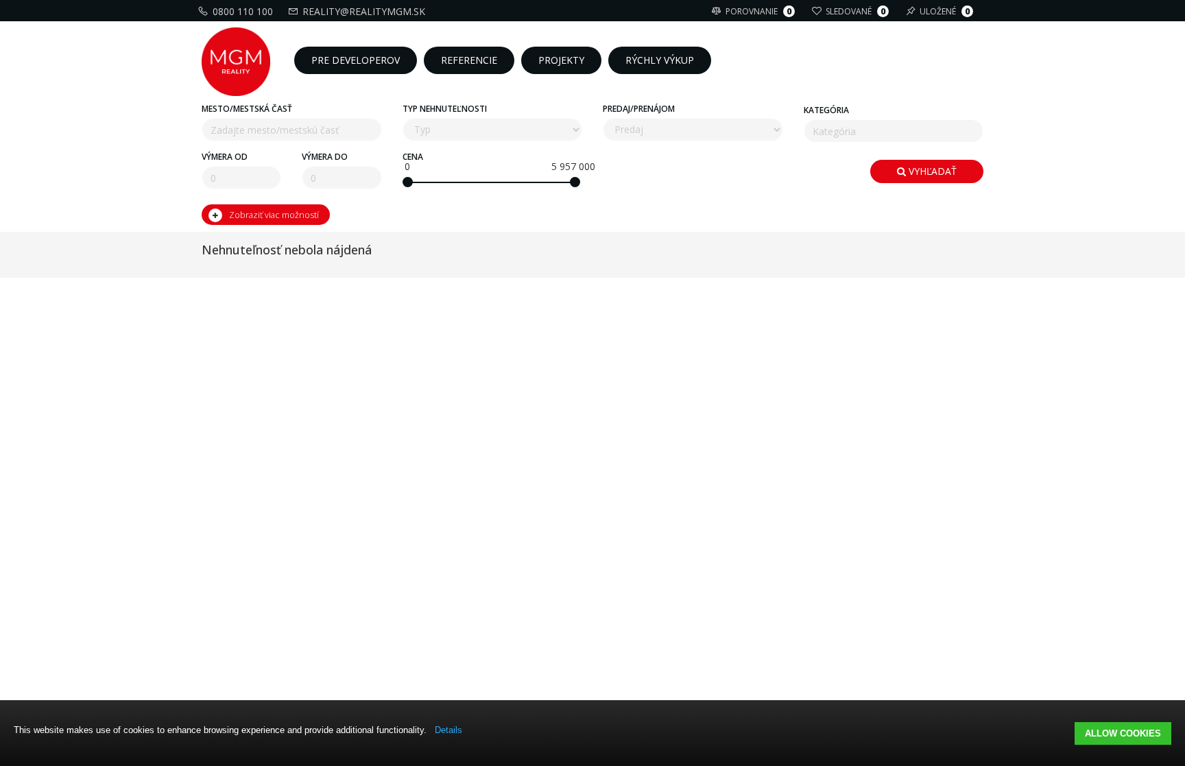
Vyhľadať (931, 171)
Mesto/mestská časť (247, 109)
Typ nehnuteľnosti (445, 109)
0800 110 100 (243, 11)
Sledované (855, 11)
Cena (413, 157)
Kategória (826, 110)
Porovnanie (758, 11)
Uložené (945, 11)
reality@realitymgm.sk (363, 11)
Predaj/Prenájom (639, 109)
